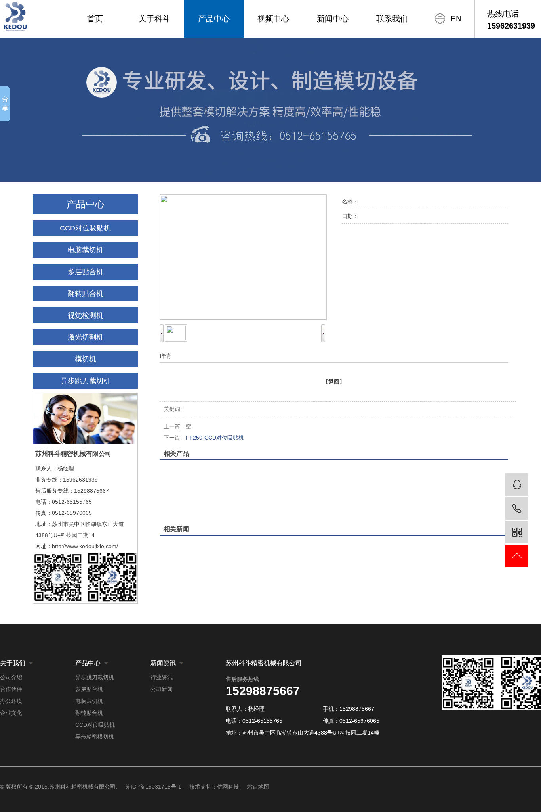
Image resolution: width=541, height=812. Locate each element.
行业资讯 (161, 677)
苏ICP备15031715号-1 (153, 786)
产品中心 (214, 18)
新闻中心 (333, 18)
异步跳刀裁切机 (85, 381)
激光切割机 (85, 337)
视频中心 (273, 18)
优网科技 (228, 786)
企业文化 (11, 713)
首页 (95, 18)
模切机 (85, 359)
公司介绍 (11, 677)
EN (456, 18)
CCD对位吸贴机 (85, 228)
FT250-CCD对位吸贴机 (204, 437)
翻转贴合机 (85, 294)
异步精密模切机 (94, 736)
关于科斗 (154, 18)
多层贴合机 (85, 272)
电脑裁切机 (85, 250)
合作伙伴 (11, 689)
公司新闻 (161, 689)
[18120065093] (516, 508)
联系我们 (392, 18)
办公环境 (11, 701)
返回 (333, 381)
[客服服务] (516, 484)
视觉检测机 (85, 315)
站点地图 (258, 786)
